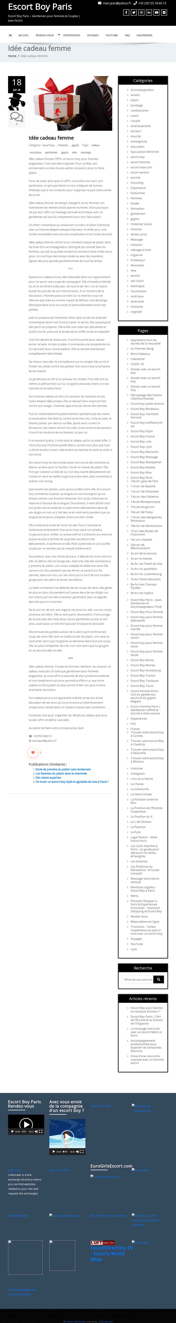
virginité (136, 312)
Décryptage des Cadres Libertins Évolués (146, 396)
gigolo (75, 145)
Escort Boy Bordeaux (145, 409)
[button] (26, 1125)
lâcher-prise (139, 234)
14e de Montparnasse (145, 501)
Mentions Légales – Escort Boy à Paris (144, 888)
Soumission (138, 291)
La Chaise (137, 784)
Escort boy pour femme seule (147, 644)
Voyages (93, 35)
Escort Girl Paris (101, 1106)
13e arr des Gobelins (145, 496)
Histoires (137, 768)
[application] (26, 1125)
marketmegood (18, 1216)
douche (136, 136)
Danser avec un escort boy (145, 371)
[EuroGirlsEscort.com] (105, 1177)
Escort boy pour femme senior (147, 636)
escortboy (35, 152)
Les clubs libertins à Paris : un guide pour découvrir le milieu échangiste (145, 851)
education (137, 146)
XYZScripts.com (106, 1321)
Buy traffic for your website (108, 1216)
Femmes (63, 145)
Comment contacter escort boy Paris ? (119, 1315)
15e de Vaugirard (142, 507)
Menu (135, 895)
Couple (135, 121)
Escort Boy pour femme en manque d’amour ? (147, 1009)
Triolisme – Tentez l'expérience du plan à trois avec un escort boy (147, 930)
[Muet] (36, 1131)
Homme (136, 229)
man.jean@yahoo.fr (117, 3)
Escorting (137, 182)
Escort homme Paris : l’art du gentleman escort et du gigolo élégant (145, 696)
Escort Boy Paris (40, 6)
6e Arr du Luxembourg (146, 574)
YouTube (112, 35)
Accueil (24, 35)
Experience (138, 188)
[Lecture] (12, 1131)
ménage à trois (141, 250)
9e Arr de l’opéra (142, 593)
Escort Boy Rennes (143, 665)
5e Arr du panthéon (144, 569)
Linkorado (14, 1170)
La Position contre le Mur (144, 801)
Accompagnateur (142, 90)
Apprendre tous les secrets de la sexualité (146, 341)
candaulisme (139, 110)
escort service (140, 172)
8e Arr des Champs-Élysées (144, 586)
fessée (135, 203)
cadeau (95, 145)
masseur (136, 244)
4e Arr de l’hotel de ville (146, 563)
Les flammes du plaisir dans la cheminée (61, 773)
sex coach (137, 281)
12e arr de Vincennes (145, 491)
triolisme (137, 306)
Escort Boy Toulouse (144, 680)
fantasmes (138, 193)
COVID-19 (137, 364)
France (135, 729)
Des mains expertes (48, 777)
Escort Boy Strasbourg (146, 670)
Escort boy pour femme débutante (147, 618)
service (135, 275)
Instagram (138, 773)
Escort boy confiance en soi (146, 424)
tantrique (137, 296)
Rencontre (137, 265)
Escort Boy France (143, 436)
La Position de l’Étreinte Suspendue (146, 809)
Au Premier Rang (142, 348)
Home (12, 56)
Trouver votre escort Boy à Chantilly (147, 742)
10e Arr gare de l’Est (144, 481)
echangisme (139, 141)
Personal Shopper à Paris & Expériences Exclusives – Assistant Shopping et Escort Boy (146, 906)
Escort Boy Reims (142, 660)
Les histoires (139, 861)
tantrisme (137, 301)
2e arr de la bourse (143, 553)
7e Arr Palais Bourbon (146, 579)
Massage (137, 239)
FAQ (127, 35)
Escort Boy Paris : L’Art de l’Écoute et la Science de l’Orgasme (147, 1020)
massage (86, 152)
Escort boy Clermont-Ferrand (145, 415)
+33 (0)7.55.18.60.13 (152, 3)
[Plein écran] (40, 1131)
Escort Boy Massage (144, 457)
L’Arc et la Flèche (142, 778)
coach (135, 115)
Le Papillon (138, 827)
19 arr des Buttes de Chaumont (144, 532)
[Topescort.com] (150, 1108)
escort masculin (141, 167)
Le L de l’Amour (141, 821)
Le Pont (136, 832)
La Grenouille (140, 789)
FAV (133, 723)
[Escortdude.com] (62, 1255)
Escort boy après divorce (147, 403)
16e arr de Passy (142, 512)
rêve (133, 270)
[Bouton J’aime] (33, 752)
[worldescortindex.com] (64, 1216)
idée (74, 152)
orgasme (137, 255)
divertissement (141, 126)
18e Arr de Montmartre (146, 526)
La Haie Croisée (141, 794)
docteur (136, 131)
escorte (135, 177)
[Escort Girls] (140, 1170)
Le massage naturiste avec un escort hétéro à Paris (146, 1032)
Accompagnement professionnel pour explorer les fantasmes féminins (146, 1046)
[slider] (24, 1131)
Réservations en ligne (145, 921)
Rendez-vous (45, 35)
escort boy (48, 145)
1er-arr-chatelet (141, 539)
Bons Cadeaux (140, 353)
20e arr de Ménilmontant (140, 546)
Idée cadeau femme (51, 137)
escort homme (140, 162)
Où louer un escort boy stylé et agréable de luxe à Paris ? (72, 782)
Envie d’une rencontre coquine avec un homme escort (147, 1059)
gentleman (51, 152)
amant (135, 95)
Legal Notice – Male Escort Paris (144, 839)
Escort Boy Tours (142, 686)
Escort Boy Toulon (143, 675)
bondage (137, 105)
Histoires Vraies (141, 224)
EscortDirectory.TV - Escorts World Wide (112, 1253)
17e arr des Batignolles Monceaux (146, 519)
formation (137, 208)
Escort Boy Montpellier (146, 462)
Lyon (134, 949)
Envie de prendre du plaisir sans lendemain (63, 769)
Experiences (71, 35)
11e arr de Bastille (143, 486)
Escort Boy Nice (141, 472)
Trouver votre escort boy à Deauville (147, 751)
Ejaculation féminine (145, 151)
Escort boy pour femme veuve (147, 653)
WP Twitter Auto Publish (74, 1321)
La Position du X (141, 816)
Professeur (138, 260)
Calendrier (144, 35)
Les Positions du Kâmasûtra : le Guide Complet (145, 870)
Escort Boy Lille (141, 441)
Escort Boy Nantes (143, 467)
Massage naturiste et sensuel (145, 880)
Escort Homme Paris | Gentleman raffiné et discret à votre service (146, 710)
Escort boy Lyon (141, 446)
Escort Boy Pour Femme (147, 612)
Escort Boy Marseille (144, 452)
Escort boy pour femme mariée (147, 627)
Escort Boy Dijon (142, 431)
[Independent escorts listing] (103, 1242)
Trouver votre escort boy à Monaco (147, 759)
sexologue (138, 286)
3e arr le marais (141, 558)
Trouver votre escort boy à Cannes (147, 734)
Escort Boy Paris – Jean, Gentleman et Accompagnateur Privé (146, 603)
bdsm (135, 100)
